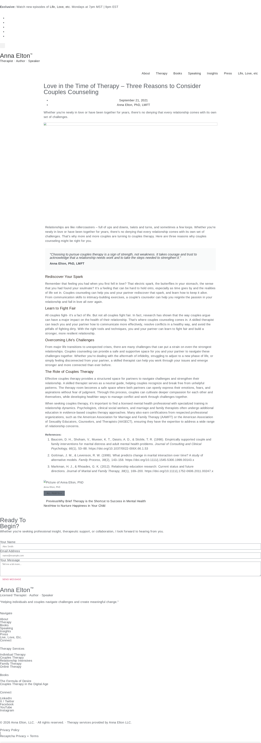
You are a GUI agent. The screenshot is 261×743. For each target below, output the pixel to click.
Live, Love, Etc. (11, 637)
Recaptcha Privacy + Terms (19, 736)
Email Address (10, 551)
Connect (6, 640)
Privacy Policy (9, 730)
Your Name (8, 541)
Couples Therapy (12, 657)
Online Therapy (10, 666)
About (146, 73)
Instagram (7, 710)
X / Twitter (7, 701)
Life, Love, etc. (60, 6)
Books (177, 73)
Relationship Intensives (16, 660)
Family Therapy (11, 663)
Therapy (161, 73)
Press (228, 73)
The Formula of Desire (15, 681)
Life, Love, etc (248, 73)
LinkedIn (6, 698)
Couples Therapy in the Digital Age (24, 684)
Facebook (7, 704)
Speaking (194, 73)
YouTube (6, 707)
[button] (2, 45)
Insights (212, 73)
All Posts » (54, 493)
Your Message (10, 560)
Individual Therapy (13, 654)
